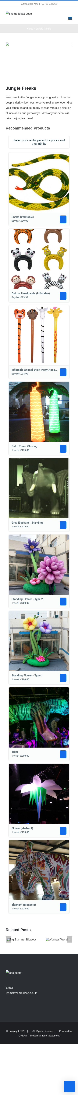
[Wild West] (56, 939)
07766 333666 (49, 3)
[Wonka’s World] (21, 939)
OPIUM (23, 1035)
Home (30, 28)
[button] (8, 939)
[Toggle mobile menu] (70, 19)
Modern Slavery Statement (45, 1035)
